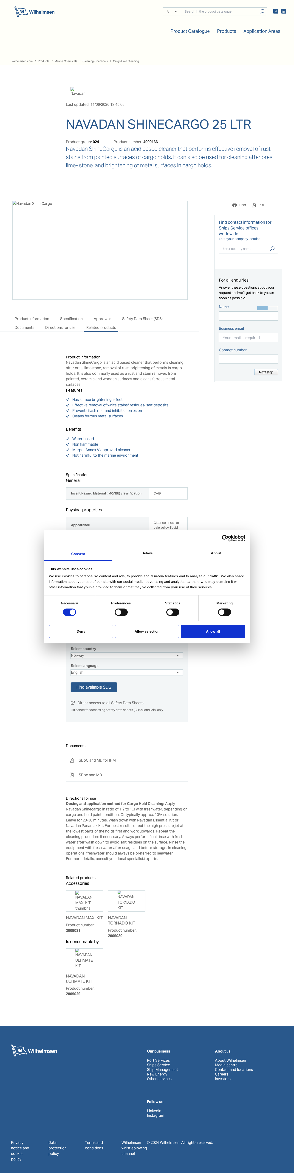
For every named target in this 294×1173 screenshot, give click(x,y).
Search (272, 249)
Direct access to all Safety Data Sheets (107, 703)
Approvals (102, 318)
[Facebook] (275, 12)
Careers (221, 1074)
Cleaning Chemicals (95, 61)
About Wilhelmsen (230, 1060)
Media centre (226, 1065)
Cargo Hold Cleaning (126, 61)
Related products (101, 327)
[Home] (34, 11)
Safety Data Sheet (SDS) (142, 318)
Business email (231, 328)
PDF (261, 205)
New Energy (157, 1074)
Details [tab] (147, 553)
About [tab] (216, 553)
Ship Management (162, 1069)
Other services (159, 1079)
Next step (266, 372)
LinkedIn (154, 1111)
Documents (24, 327)
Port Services (158, 1060)
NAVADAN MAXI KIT (84, 917)
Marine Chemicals (66, 61)
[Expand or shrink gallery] (180, 208)
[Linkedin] (283, 12)
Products (43, 61)
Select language (85, 665)
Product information (32, 318)
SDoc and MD (86, 775)
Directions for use (60, 327)
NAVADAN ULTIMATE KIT (79, 979)
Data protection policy (57, 1148)
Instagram (155, 1115)
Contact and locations (234, 1069)
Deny (81, 631)
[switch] (121, 612)
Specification (71, 318)
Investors (223, 1079)
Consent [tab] (78, 554)
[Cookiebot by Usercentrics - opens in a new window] (225, 538)
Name (224, 306)
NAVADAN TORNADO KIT (121, 920)
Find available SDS (93, 687)
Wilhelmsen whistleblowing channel (134, 1148)
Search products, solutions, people (262, 12)
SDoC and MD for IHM (93, 760)
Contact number (233, 350)
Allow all (213, 631)
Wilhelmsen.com (22, 61)
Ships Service (158, 1065)
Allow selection (147, 631)
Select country (83, 648)
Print (242, 205)
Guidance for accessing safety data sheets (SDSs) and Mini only (117, 710)
